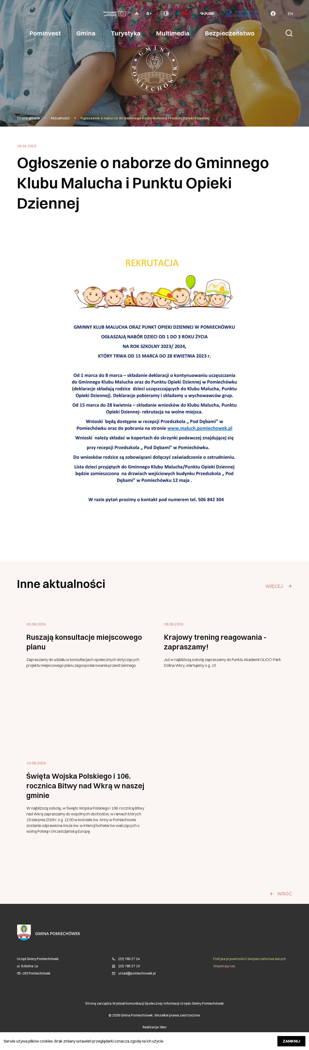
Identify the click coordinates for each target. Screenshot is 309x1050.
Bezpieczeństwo (229, 33)
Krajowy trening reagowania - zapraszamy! (215, 642)
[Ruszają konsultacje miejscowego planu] (85, 668)
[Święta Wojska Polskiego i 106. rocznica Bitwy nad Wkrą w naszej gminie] (85, 807)
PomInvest (45, 33)
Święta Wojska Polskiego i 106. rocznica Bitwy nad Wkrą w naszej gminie (85, 786)
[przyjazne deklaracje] (242, 13)
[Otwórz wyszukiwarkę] (289, 33)
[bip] (184, 13)
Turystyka (125, 33)
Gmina (85, 33)
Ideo (163, 1027)
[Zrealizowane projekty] (114, 14)
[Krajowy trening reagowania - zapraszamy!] (223, 668)
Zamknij (291, 1041)
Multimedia (173, 33)
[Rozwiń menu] (273, 13)
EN (290, 13)
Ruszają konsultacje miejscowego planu (84, 642)
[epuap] (207, 13)
